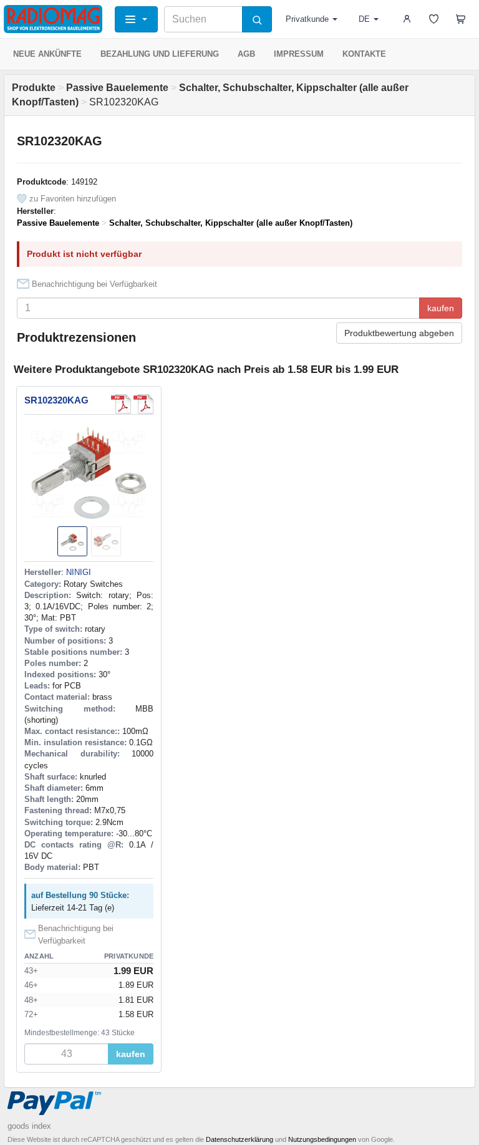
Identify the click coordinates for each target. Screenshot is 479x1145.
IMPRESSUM (299, 54)
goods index (29, 1126)
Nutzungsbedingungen (322, 1139)
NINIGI (78, 572)
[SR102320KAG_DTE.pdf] (121, 404)
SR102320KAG (56, 400)
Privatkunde (307, 19)
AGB (246, 54)
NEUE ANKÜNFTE (47, 54)
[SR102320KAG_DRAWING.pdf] (143, 404)
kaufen (440, 308)
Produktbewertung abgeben (399, 333)
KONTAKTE (364, 54)
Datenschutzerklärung (239, 1139)
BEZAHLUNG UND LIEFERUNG (159, 54)
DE (364, 19)
